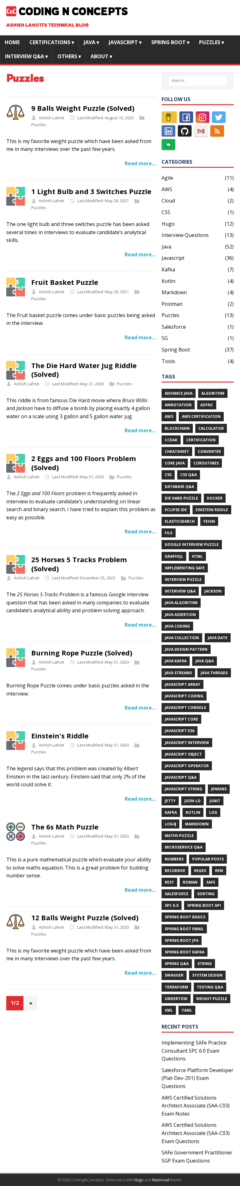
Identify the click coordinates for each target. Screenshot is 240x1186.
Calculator (211, 428)
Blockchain (177, 428)
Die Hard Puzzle (181, 498)
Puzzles (38, 124)
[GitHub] (185, 130)
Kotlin (168, 281)
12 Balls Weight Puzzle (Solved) (84, 917)
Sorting (206, 893)
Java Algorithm (181, 602)
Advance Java (178, 393)
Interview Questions (185, 235)
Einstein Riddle (212, 509)
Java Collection (182, 637)
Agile (167, 177)
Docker (214, 498)
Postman (172, 303)
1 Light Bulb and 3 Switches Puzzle (91, 191)
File (168, 533)
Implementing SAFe (185, 568)
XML (169, 1010)
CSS (166, 212)
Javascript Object (183, 754)
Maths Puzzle (179, 835)
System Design (207, 975)
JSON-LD (192, 801)
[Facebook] (186, 117)
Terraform (176, 987)
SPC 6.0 (171, 905)
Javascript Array (182, 684)
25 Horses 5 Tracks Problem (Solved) (79, 564)
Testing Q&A (210, 987)
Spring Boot (176, 349)
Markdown (174, 292)
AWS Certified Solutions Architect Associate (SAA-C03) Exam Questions (196, 1133)
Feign (209, 521)
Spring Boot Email (184, 929)
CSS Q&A (188, 474)
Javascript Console (185, 707)
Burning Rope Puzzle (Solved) (81, 652)
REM (219, 870)
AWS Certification (201, 416)
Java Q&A (204, 661)
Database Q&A (179, 486)
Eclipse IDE (176, 509)
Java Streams (178, 672)
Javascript (173, 257)
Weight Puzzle (211, 998)
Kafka (168, 269)
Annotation (178, 405)
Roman (190, 882)
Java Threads (214, 672)
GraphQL (174, 556)
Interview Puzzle (183, 579)
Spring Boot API (204, 905)
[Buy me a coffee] (169, 117)
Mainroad (160, 1180)
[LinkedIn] (168, 130)
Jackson (213, 591)
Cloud (168, 200)
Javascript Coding (184, 696)
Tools (168, 361)
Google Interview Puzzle (192, 544)
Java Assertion (180, 614)
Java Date (218, 637)
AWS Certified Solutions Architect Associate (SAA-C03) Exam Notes (196, 1105)
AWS (167, 189)
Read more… (140, 163)
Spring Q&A (177, 963)
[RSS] (217, 130)
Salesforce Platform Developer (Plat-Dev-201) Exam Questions (197, 1078)
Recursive (175, 870)
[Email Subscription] (201, 130)
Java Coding (177, 626)
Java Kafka (176, 661)
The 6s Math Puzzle (64, 826)
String (205, 963)
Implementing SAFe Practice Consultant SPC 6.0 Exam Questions (194, 1050)
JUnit (214, 801)
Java (166, 246)
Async (206, 405)
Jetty (170, 801)
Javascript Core (181, 719)
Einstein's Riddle (59, 735)
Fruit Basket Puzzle (64, 282)
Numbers (174, 859)
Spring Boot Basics (185, 917)
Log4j (170, 824)
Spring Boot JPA (181, 940)
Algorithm (212, 393)
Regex (200, 870)
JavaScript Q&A (181, 777)
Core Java (175, 463)
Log (213, 812)
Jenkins (219, 789)
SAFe (210, 882)
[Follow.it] (168, 144)
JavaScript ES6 (179, 730)
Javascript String (183, 789)
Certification (201, 440)
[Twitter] (219, 117)
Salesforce (174, 326)
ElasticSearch (180, 521)
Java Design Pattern (186, 649)
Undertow (176, 998)
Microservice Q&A (183, 847)
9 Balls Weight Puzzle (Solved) (82, 108)
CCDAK (171, 440)
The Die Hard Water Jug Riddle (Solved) (84, 370)
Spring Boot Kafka (184, 952)
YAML (187, 1010)
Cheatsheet (177, 451)
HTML (197, 556)
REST (169, 882)
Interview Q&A (180, 591)
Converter (209, 451)
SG (165, 338)
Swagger (174, 975)
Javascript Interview (187, 742)
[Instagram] (202, 117)
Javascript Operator (187, 765)
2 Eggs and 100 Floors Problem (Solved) (83, 463)
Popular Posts (208, 859)
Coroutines (206, 463)
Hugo (168, 223)
